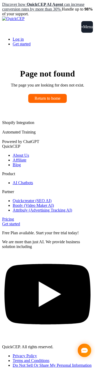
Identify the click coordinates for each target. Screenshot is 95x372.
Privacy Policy (25, 356)
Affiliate (19, 160)
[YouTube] (47, 333)
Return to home (47, 98)
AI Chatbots (23, 182)
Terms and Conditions (31, 360)
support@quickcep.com (22, 338)
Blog (17, 165)
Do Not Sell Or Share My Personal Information (52, 365)
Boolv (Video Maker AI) (33, 205)
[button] (87, 27)
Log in (18, 39)
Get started (22, 44)
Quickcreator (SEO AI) (32, 200)
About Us (21, 155)
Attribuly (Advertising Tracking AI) (42, 210)
